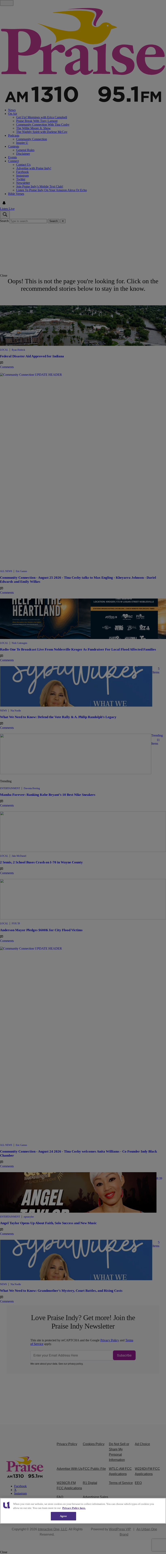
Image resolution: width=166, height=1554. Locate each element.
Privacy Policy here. (74, 1507)
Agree (63, 1516)
